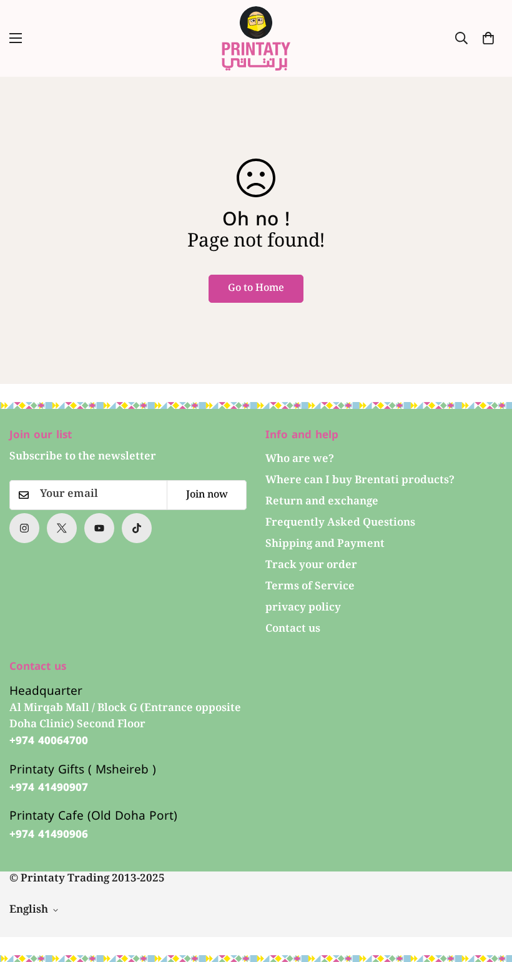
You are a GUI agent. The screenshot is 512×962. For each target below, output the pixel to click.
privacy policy (303, 608)
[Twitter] (62, 528)
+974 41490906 (48, 835)
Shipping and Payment (325, 545)
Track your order (311, 566)
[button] (488, 38)
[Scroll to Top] (487, 894)
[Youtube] (99, 528)
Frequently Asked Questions (340, 523)
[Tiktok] (137, 528)
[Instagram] (24, 528)
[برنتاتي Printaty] (256, 38)
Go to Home (256, 288)
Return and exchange (321, 502)
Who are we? (299, 460)
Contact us (292, 630)
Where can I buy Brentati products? (360, 481)
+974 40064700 (48, 741)
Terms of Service (310, 587)
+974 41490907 (48, 788)
